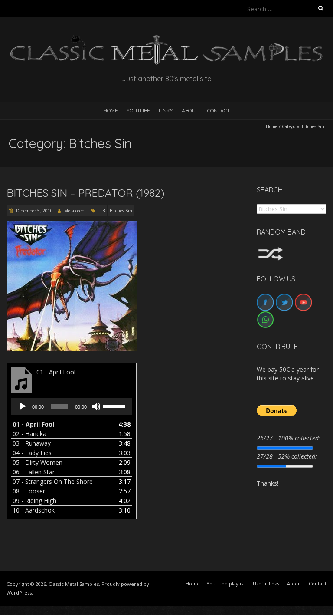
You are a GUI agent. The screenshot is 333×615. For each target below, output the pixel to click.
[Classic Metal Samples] (166, 39)
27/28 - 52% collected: (287, 456)
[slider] (115, 405)
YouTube (138, 110)
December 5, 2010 (34, 211)
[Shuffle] (270, 251)
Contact (218, 110)
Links (166, 110)
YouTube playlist (225, 583)
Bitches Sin (121, 211)
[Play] (22, 406)
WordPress (19, 592)
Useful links (266, 583)
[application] (71, 406)
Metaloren (74, 211)
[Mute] (96, 406)
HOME (110, 110)
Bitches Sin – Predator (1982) (85, 192)
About (190, 110)
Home (272, 126)
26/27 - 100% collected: (288, 438)
